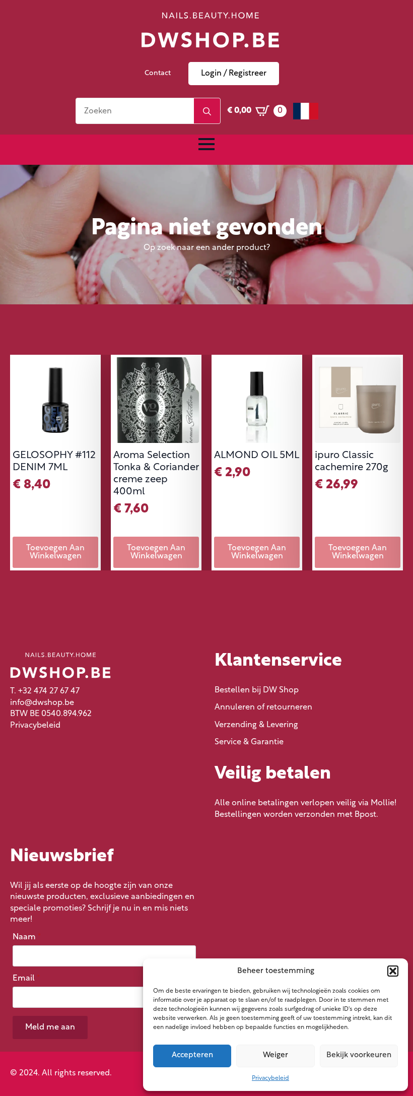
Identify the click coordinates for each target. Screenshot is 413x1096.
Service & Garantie (249, 742)
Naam (27, 937)
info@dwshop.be (42, 703)
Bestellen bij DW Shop (257, 690)
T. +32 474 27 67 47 (45, 691)
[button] (393, 971)
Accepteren (192, 1055)
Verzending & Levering (256, 725)
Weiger (275, 1055)
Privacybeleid (270, 1078)
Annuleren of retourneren (263, 707)
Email (26, 979)
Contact (158, 73)
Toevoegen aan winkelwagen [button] (55, 552)
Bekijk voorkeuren (358, 1055)
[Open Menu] (206, 144)
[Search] (207, 111)
